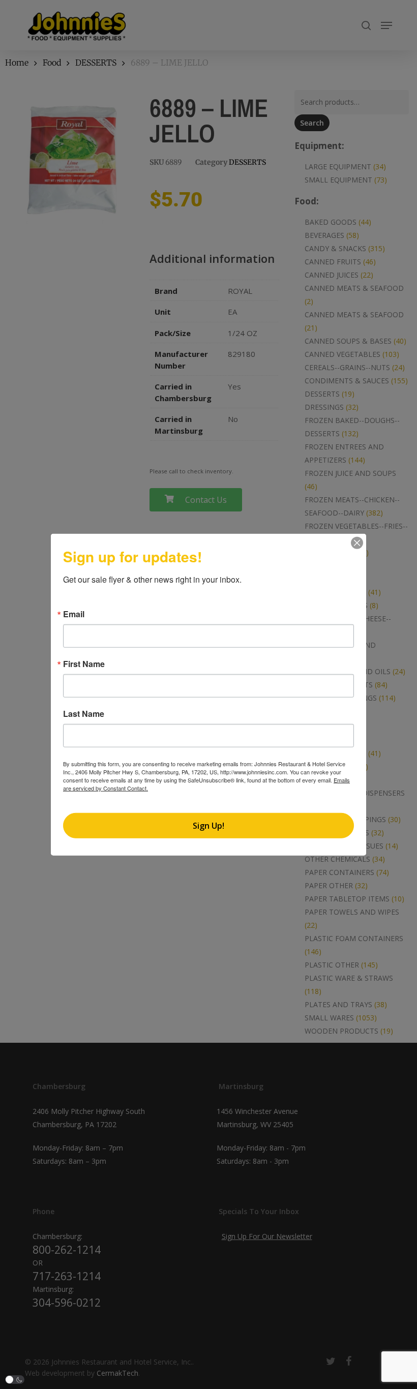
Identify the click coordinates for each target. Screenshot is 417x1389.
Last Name (83, 714)
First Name (84, 664)
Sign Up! (208, 825)
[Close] (357, 543)
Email (73, 614)
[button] (14, 1379)
